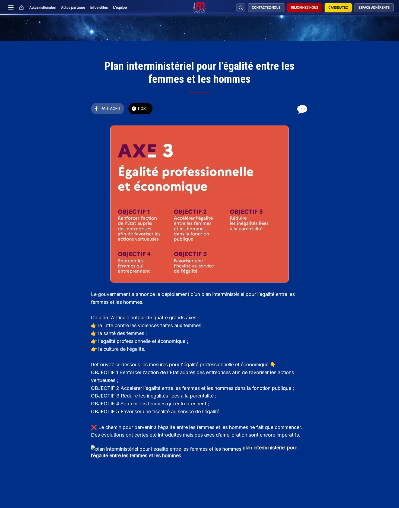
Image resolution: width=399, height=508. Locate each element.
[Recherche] (240, 7)
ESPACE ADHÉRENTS (374, 8)
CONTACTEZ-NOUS (266, 8)
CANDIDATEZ (338, 8)
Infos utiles (99, 7)
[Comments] (301, 109)
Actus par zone (73, 7)
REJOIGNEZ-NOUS (304, 8)
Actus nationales (42, 7)
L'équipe (120, 7)
